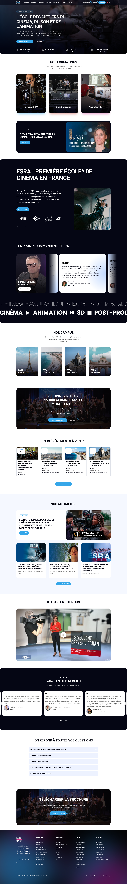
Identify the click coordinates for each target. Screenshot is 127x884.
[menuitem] (24, 2)
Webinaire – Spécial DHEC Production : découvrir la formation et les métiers (26, 466)
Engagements (79, 857)
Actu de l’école (99, 844)
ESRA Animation (40, 847)
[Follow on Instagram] (20, 859)
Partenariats (79, 859)
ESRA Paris (78, 844)
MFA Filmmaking (40, 857)
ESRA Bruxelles (79, 852)
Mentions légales (40, 875)
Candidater (39, 41)
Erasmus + (58, 854)
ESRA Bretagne (79, 849)
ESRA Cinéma (39, 842)
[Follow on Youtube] (28, 859)
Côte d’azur (48, 372)
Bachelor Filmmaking (41, 849)
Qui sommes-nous (80, 842)
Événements (99, 857)
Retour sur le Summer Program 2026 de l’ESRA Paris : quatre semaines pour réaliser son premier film (95, 567)
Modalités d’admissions (61, 844)
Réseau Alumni (99, 852)
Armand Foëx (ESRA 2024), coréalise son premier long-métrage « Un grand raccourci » (62, 567)
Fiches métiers (99, 854)
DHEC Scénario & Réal (41, 852)
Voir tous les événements (63, 484)
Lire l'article (25, 142)
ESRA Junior (39, 862)
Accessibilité (59, 857)
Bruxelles (96, 372)
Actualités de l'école (30, 571)
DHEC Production (40, 854)
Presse (77, 862)
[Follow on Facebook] (17, 859)
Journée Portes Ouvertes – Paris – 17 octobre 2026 (50, 464)
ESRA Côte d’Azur (80, 847)
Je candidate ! (73, 420)
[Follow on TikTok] (17, 862)
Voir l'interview (25, 289)
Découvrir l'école (23, 209)
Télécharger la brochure (24, 41)
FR (109, 2)
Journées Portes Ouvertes (51, 472)
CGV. (46, 875)
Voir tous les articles (63, 583)
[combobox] (108, 2)
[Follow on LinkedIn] (26, 859)
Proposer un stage (80, 864)
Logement (58, 852)
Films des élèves (100, 849)
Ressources (98, 842)
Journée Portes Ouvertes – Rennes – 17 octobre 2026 (99, 464)
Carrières (78, 867)
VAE (57, 859)
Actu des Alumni (100, 847)
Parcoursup (59, 847)
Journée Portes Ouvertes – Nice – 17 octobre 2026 (74, 464)
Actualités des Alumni (63, 571)
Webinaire (22, 474)
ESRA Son (38, 844)
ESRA (20, 370)
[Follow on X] (23, 859)
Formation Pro (39, 864)
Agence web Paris (103, 875)
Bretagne (72, 372)
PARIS (21, 372)
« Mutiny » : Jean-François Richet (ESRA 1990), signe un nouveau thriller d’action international (31, 567)
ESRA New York (40, 859)
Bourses (58, 849)
